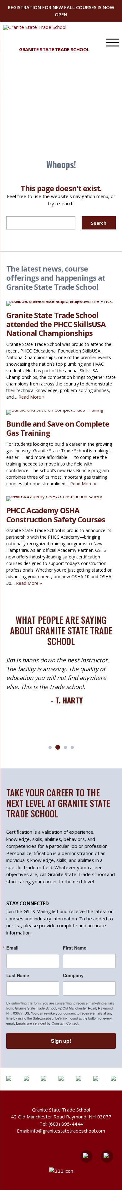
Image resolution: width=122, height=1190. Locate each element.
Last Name (17, 975)
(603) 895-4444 (65, 1124)
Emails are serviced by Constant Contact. (47, 1023)
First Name (74, 947)
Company (73, 975)
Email (12, 947)
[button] (50, 747)
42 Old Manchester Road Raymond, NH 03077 (61, 1116)
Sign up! (61, 1040)
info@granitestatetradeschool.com (67, 1131)
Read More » (31, 397)
